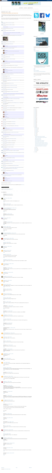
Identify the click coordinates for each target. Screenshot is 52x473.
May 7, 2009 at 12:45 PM (8, 367)
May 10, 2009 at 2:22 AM (10, 417)
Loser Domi (4, 276)
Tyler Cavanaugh (5, 263)
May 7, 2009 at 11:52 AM (7, 362)
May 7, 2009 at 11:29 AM (8, 358)
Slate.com (22, 184)
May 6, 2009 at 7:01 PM (10, 263)
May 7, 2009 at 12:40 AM (10, 305)
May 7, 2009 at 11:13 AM (10, 353)
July (35, 133)
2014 (35, 121)
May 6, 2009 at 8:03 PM (10, 272)
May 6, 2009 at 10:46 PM (8, 297)
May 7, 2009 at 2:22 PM (9, 372)
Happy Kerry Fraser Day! (38, 138)
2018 (35, 117)
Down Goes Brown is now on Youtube (39, 141)
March (36, 148)
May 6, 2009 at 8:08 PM (9, 276)
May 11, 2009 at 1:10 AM (10, 421)
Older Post (30, 467)
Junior (4, 367)
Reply (4, 211)
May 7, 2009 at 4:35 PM (9, 391)
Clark (4, 297)
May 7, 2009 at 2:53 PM (9, 381)
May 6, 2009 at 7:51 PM (9, 267)
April (35, 147)
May (35, 135)
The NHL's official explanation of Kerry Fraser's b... (41, 137)
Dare (4, 358)
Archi (4, 226)
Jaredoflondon (5, 272)
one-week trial (47, 85)
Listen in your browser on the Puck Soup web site (39, 71)
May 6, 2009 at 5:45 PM (11, 238)
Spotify (34, 68)
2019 (35, 116)
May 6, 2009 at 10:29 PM (8, 284)
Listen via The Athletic (36, 50)
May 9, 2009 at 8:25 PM (9, 413)
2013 (35, 122)
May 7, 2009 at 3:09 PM (9, 385)
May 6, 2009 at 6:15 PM (8, 250)
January (36, 150)
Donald (4, 254)
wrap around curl (5, 238)
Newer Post (2, 467)
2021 (35, 114)
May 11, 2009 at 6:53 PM (7, 425)
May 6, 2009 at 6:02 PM (9, 246)
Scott (4, 242)
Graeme (4, 250)
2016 (35, 119)
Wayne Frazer (5, 429)
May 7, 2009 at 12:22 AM (8, 301)
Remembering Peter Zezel (38, 139)
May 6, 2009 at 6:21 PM (8, 254)
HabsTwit (4, 381)
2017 (35, 118)
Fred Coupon (5, 376)
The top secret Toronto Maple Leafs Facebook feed (9, 13)
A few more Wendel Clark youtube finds (39, 140)
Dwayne (4, 293)
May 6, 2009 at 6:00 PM (8, 242)
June (35, 134)
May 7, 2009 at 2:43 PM (10, 376)
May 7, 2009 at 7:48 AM (12, 327)
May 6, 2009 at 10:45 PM (8, 293)
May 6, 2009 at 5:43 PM (8, 226)
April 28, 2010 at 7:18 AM (10, 447)
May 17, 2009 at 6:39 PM (10, 429)
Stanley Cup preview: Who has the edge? (40, 136)
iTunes (34, 69)
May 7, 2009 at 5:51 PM (9, 395)
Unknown (4, 280)
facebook (5, 189)
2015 (35, 120)
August (36, 132)
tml (11, 189)
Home (16, 467)
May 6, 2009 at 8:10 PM (9, 280)
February (36, 149)
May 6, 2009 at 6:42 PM (9, 259)
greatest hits (8, 189)
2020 (35, 115)
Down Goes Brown (26, 8)
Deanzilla (4, 246)
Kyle (3, 284)
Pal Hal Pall (4, 259)
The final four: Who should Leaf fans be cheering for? (41, 142)
